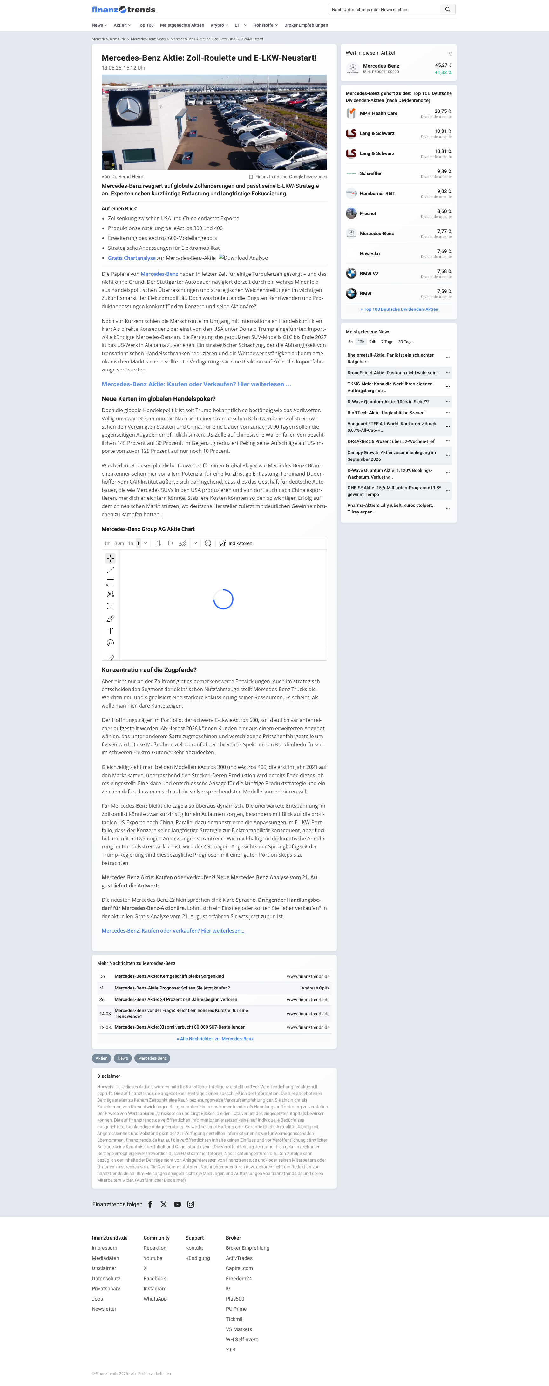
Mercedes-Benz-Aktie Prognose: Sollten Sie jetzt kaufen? (172, 988)
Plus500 (235, 1299)
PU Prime (236, 1309)
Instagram (155, 1289)
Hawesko (370, 253)
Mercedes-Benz (152, 1058)
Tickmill (235, 1319)
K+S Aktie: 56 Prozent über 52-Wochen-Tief (391, 441)
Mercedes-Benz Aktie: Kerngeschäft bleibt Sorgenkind (169, 976)
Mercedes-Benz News (148, 39)
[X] (163, 1204)
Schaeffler (371, 173)
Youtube (153, 1258)
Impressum (104, 1248)
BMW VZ (369, 273)
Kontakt (194, 1248)
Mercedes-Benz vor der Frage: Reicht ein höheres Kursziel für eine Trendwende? (181, 1013)
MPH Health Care (378, 113)
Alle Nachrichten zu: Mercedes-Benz (217, 1039)
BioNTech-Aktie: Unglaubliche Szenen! (387, 413)
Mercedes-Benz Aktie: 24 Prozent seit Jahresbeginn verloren (176, 999)
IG (228, 1289)
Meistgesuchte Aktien (182, 25)
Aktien (120, 25)
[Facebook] (150, 1204)
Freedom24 (239, 1278)
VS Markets (239, 1329)
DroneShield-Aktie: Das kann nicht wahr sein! (393, 373)
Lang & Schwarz (377, 133)
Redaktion (155, 1248)
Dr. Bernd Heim (127, 177)
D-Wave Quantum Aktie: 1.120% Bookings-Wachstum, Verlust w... (390, 473)
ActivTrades (239, 1258)
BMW (365, 293)
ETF (239, 25)
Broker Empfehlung (247, 1248)
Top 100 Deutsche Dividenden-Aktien (401, 309)
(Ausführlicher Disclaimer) (160, 1180)
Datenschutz (106, 1278)
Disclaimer (104, 1268)
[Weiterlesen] (448, 358)
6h (350, 342)
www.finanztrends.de (308, 976)
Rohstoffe (264, 25)
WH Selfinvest (242, 1339)
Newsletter (104, 1309)
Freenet (368, 213)
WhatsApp (155, 1299)
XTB (230, 1350)
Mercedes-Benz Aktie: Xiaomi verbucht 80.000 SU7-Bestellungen (180, 1027)
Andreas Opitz (315, 988)
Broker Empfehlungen (306, 25)
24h (372, 342)
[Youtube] (177, 1204)
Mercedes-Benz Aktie (109, 39)
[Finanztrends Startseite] (123, 13)
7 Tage (387, 342)
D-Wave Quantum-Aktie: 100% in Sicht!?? (389, 401)
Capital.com (239, 1268)
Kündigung (198, 1258)
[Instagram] (190, 1204)
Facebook (155, 1278)
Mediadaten (105, 1258)
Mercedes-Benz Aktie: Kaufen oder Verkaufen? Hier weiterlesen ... (196, 384)
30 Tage (405, 342)
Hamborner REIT (377, 193)
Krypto (217, 25)
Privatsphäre (106, 1289)
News (123, 1058)
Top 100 (146, 25)
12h (361, 342)
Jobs (97, 1299)
